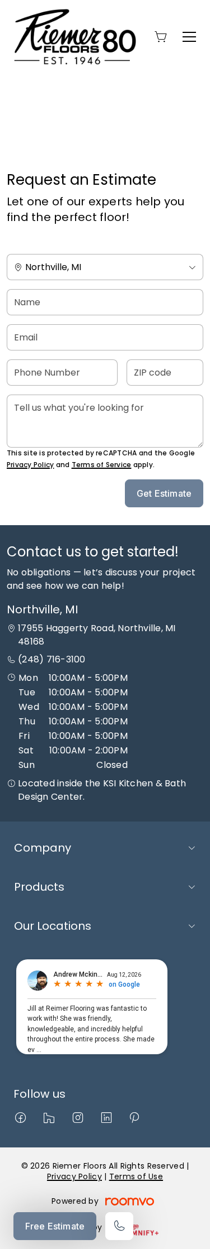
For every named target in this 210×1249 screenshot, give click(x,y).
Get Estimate (164, 493)
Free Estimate (55, 1226)
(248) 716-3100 (51, 659)
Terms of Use (136, 1176)
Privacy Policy (30, 464)
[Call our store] (119, 1226)
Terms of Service (102, 464)
